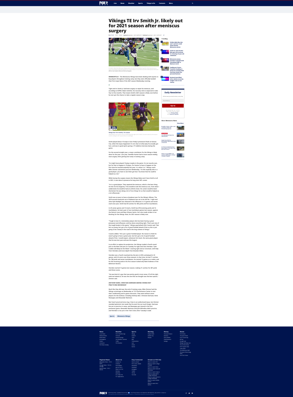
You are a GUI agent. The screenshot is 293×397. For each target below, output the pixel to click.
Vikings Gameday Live (185, 343)
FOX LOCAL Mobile (136, 363)
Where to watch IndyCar (154, 372)
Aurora (133, 346)
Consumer (102, 343)
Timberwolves (135, 341)
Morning (151, 332)
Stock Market (167, 337)
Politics (101, 341)
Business (166, 335)
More (171, 3)
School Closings (119, 337)
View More (180, 123)
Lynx (133, 343)
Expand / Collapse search (193, 3)
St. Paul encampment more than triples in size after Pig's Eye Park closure (168, 148)
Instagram (134, 369)
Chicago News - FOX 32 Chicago (105, 365)
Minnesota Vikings (123, 316)
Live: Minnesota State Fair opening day (167, 135)
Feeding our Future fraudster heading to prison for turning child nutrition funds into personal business (177, 71)
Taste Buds (182, 348)
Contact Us (118, 362)
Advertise (118, 373)
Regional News (104, 360)
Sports (120, 35)
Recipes (150, 337)
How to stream (135, 362)
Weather (119, 332)
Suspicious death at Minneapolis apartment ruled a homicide (168, 141)
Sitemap (118, 371)
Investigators (102, 339)
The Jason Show (184, 335)
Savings (166, 341)
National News (103, 335)
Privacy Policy (174, 113)
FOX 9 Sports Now (184, 346)
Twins (133, 337)
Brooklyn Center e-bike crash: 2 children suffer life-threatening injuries (168, 127)
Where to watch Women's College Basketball (154, 377)
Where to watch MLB (153, 367)
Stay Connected (137, 360)
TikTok (133, 373)
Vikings (133, 334)
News (101, 332)
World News (102, 337)
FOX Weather (119, 343)
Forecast (118, 335)
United (133, 345)
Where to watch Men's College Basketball (153, 374)
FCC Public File (119, 374)
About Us (119, 360)
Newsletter (134, 365)
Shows (182, 332)
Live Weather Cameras (121, 339)
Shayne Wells (151, 334)
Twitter (133, 371)
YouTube (134, 374)
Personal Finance (168, 334)
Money (166, 332)
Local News (102, 334)
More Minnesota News (169, 121)
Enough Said (183, 341)
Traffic (117, 341)
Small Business (167, 339)
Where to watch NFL (153, 362)
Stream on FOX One (154, 360)
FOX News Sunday (104, 345)
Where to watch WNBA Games (153, 380)
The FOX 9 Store (184, 355)
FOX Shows (182, 334)
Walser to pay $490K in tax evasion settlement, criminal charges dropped (168, 155)
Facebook (134, 367)
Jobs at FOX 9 (119, 367)
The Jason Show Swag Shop (185, 352)
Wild (133, 339)
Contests (118, 363)
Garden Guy (151, 335)
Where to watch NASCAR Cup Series (154, 369)
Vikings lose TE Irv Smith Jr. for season (119, 132)
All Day (181, 339)
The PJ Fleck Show (184, 345)
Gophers (134, 335)
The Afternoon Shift (185, 350)
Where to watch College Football (154, 364)
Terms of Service (173, 114)
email (192, 393)
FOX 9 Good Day (184, 337)
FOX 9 (116, 35)
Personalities (119, 365)
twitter (189, 393)
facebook (186, 393)
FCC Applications (120, 376)
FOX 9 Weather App (120, 334)
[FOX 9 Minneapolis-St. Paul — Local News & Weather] (104, 3)
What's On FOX (119, 369)
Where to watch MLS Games (153, 384)
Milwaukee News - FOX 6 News (105, 362)
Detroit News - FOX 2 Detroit (104, 369)
